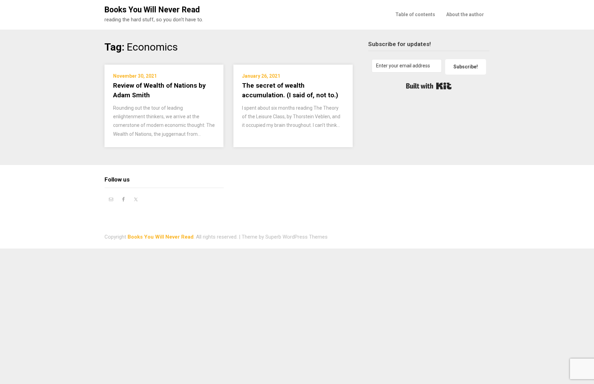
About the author (465, 14)
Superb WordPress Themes (296, 237)
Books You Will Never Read (152, 9)
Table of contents (415, 14)
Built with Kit (429, 86)
